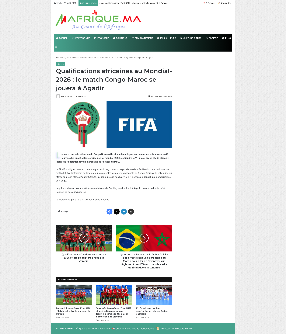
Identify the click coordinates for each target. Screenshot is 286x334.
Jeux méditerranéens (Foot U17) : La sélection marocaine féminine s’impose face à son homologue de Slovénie (113, 312)
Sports (70, 57)
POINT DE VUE (82, 38)
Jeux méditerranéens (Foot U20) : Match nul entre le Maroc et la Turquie (134, 3)
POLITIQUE (121, 38)
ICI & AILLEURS (168, 38)
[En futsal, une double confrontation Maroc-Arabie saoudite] (154, 295)
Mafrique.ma (66, 96)
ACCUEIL (63, 38)
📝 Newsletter (224, 3)
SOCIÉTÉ (213, 38)
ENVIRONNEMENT (143, 38)
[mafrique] (98, 20)
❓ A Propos (208, 3)
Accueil (61, 57)
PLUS (228, 38)
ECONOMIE (103, 38)
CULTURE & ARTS (192, 38)
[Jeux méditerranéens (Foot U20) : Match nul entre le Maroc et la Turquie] (74, 295)
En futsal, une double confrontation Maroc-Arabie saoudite (152, 311)
